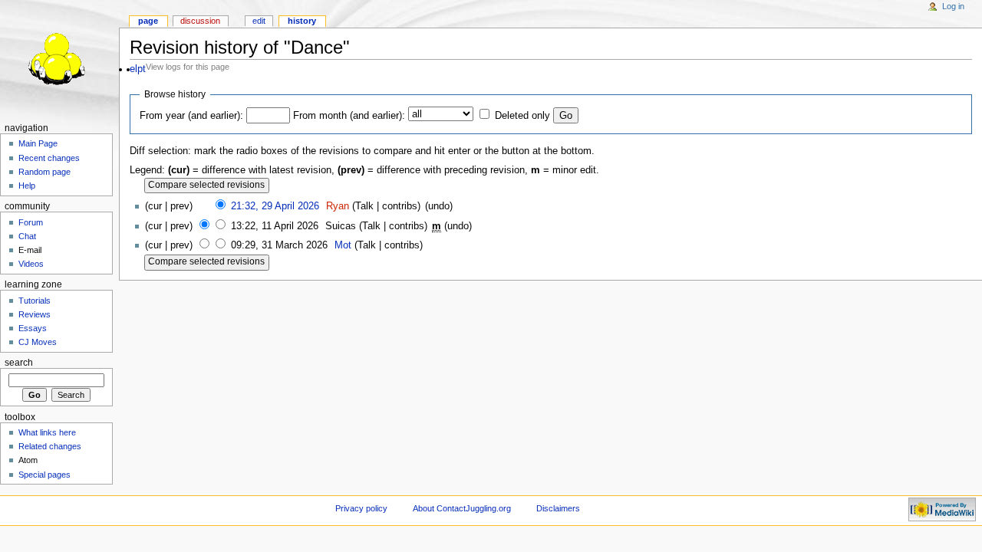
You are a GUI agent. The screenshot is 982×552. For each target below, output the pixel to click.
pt (141, 69)
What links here (47, 432)
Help (26, 185)
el (133, 69)
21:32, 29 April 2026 (275, 206)
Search (19, 362)
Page (148, 20)
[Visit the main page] (59, 59)
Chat (27, 236)
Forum (30, 222)
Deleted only (522, 115)
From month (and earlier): (349, 115)
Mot (342, 245)
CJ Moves (37, 342)
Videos (31, 263)
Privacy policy (361, 508)
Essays (32, 328)
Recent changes (49, 158)
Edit (258, 20)
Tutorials (34, 300)
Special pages (44, 474)
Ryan (337, 206)
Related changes (49, 446)
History (302, 20)
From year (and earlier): (191, 115)
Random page (44, 171)
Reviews (34, 314)
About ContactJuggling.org (462, 508)
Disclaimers (558, 508)
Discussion (200, 20)
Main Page (38, 143)
